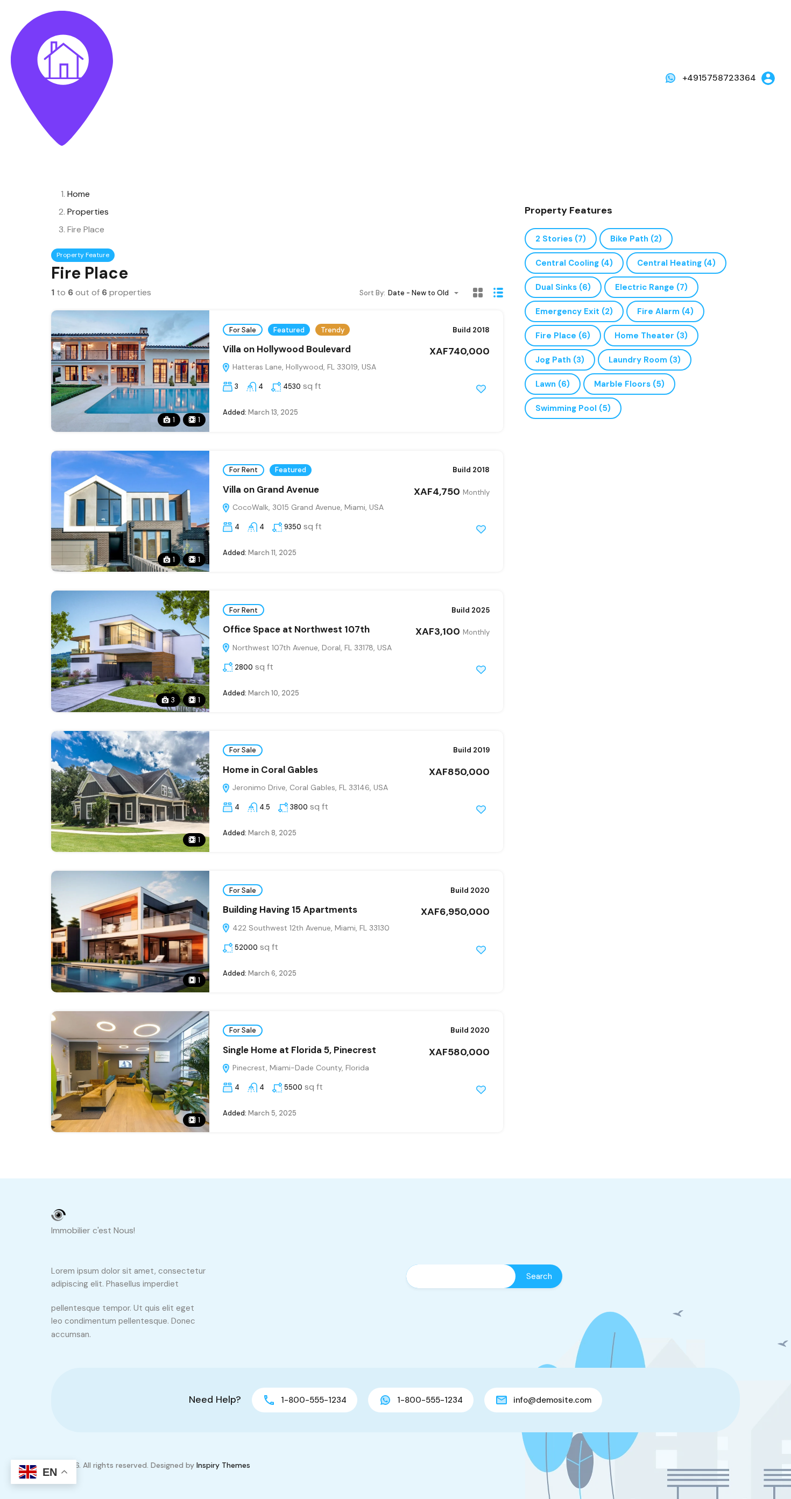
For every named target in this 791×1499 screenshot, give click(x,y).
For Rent (243, 469)
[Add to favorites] (481, 388)
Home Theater (651, 335)
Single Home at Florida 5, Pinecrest (299, 1050)
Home (78, 194)
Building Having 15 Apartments (290, 909)
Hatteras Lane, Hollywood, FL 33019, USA (303, 367)
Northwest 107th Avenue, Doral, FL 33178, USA (311, 647)
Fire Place (562, 335)
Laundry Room (645, 359)
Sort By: (372, 292)
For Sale (242, 330)
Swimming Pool (573, 408)
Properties (88, 211)
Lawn (552, 384)
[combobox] (426, 293)
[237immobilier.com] (62, 78)
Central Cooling (574, 263)
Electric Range (651, 287)
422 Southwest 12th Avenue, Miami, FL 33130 (310, 928)
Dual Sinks (563, 287)
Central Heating (676, 263)
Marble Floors (629, 384)
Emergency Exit (574, 311)
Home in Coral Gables (270, 770)
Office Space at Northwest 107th (296, 629)
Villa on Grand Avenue (271, 489)
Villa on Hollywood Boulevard (287, 349)
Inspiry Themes (223, 1465)
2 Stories (560, 238)
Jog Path (559, 359)
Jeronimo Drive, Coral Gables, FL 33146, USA (309, 787)
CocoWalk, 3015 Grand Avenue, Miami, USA (307, 507)
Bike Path (636, 238)
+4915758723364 (719, 77)
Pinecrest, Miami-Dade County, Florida (299, 1067)
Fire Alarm (665, 311)
